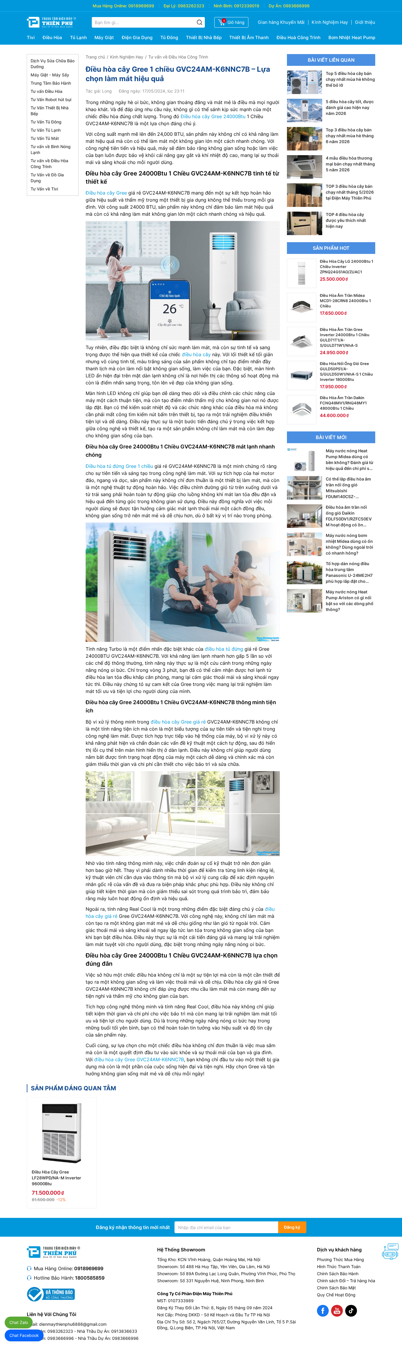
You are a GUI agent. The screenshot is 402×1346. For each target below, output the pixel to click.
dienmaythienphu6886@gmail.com (73, 1324)
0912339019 (246, 5)
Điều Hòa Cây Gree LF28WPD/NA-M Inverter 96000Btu (56, 1177)
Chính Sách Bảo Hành (337, 1273)
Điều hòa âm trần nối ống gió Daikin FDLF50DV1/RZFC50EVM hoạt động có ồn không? (349, 519)
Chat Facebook (24, 1335)
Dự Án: (275, 5)
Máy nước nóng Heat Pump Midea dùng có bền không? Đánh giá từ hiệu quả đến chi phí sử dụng (349, 462)
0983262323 (191, 5)
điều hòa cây (196, 354)
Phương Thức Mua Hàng (340, 1259)
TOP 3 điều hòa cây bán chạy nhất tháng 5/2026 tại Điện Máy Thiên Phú (350, 192)
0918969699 (141, 5)
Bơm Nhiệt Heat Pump (351, 37)
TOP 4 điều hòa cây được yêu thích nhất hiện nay (346, 220)
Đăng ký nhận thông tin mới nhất (133, 1227)
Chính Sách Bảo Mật (336, 1287)
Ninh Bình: (223, 5)
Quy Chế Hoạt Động (336, 1294)
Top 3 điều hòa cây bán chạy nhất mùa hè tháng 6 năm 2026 (350, 135)
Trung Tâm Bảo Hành (51, 83)
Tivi (31, 37)
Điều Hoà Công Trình (298, 37)
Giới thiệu (365, 22)
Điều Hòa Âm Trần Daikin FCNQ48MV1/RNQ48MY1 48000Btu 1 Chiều (343, 403)
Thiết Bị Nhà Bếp (204, 37)
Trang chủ (95, 56)
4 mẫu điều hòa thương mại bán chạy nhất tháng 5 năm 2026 (350, 163)
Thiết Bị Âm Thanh (249, 37)
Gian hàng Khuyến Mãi (281, 22)
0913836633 (124, 1331)
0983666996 (296, 5)
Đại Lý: (170, 5)
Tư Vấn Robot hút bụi (51, 99)
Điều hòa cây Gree (106, 193)
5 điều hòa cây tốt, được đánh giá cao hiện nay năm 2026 (350, 107)
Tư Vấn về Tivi (44, 188)
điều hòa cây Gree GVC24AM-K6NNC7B (139, 1059)
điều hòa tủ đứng (224, 649)
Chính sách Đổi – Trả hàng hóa (346, 1280)
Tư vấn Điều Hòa (46, 91)
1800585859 (89, 1278)
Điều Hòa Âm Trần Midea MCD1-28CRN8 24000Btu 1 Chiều (345, 300)
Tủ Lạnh (78, 37)
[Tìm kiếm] (199, 22)
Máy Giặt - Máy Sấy (50, 74)
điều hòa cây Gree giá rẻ (178, 722)
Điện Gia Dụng (137, 37)
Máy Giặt (104, 37)
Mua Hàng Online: (110, 5)
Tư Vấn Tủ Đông (46, 121)
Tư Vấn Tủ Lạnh (46, 130)
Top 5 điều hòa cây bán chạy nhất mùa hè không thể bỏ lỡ (350, 79)
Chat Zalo (18, 1322)
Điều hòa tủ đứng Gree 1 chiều (119, 466)
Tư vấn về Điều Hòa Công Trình (178, 56)
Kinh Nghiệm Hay (330, 22)
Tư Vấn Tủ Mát (45, 138)
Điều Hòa (52, 37)
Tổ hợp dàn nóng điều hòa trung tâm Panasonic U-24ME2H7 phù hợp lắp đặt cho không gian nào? (349, 575)
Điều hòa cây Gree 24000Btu (213, 116)
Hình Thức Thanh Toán (339, 1266)
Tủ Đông (169, 37)
